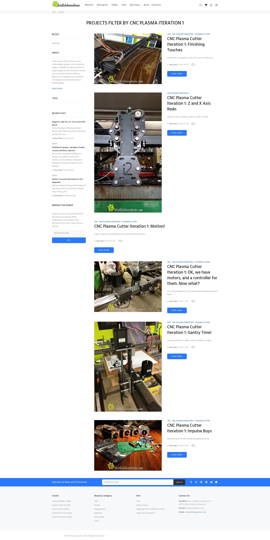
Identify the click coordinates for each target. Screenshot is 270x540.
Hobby (97, 505)
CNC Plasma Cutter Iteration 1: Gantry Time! (189, 330)
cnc (169, 34)
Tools (96, 521)
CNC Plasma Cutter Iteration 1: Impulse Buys (189, 428)
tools (54, 143)
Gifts (96, 501)
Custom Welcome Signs (62, 517)
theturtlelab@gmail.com (195, 512)
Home (54, 12)
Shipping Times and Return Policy (150, 509)
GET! (69, 240)
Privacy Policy (142, 505)
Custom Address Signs (61, 501)
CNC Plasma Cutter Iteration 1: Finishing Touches (186, 44)
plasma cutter (202, 34)
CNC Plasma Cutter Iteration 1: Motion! (129, 226)
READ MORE (177, 73)
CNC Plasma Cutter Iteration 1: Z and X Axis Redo (189, 103)
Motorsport (99, 517)
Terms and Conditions (145, 513)
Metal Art (98, 513)
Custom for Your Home (62, 513)
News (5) (55, 43)
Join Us (179, 482)
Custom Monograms (60, 509)
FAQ (138, 501)
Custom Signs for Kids (61, 505)
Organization (99, 509)
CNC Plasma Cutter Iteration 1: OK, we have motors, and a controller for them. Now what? (192, 275)
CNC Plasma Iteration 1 (183, 34)
